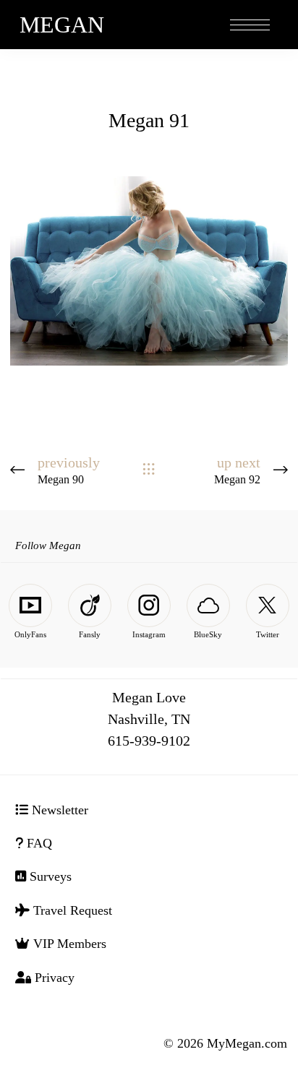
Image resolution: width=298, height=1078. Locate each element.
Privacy (52, 977)
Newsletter (58, 810)
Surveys (49, 876)
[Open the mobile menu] (249, 25)
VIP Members (68, 943)
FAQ (37, 843)
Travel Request (71, 910)
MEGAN (62, 25)
